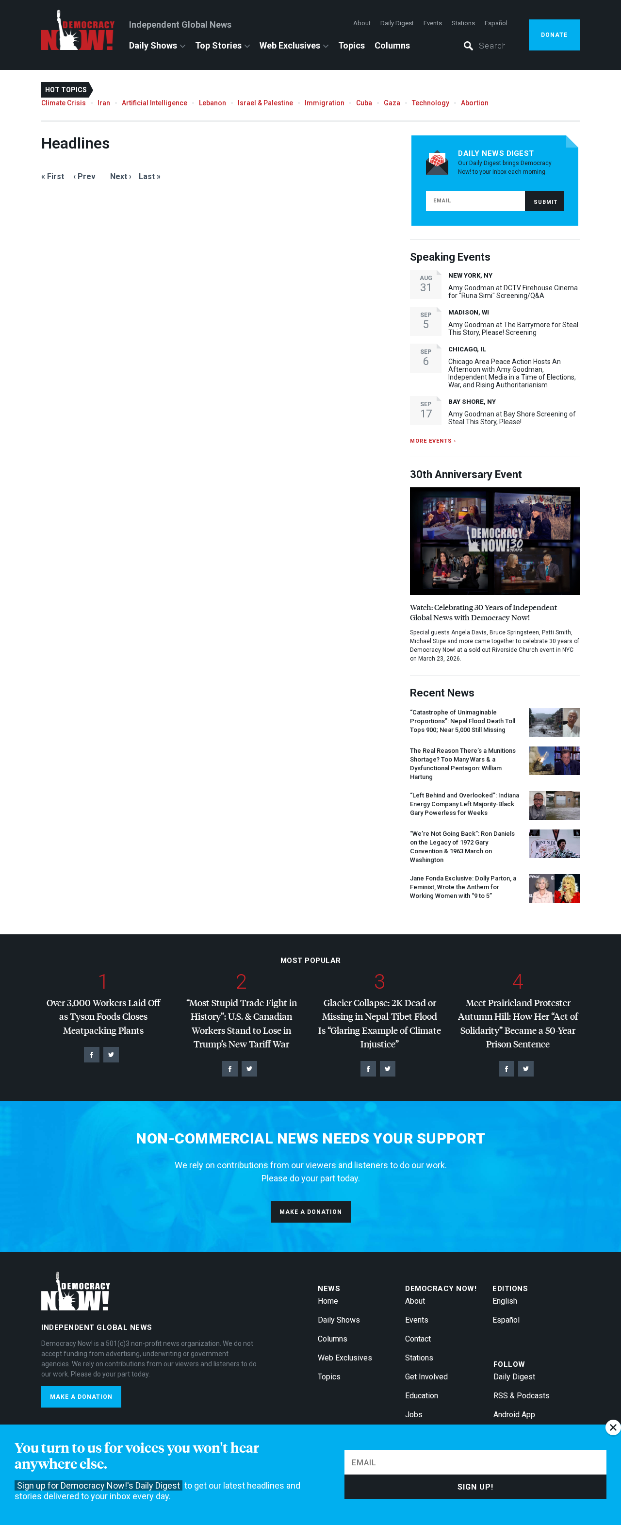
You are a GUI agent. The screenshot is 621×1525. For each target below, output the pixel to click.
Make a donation (310, 1212)
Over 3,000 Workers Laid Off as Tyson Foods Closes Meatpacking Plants (103, 1016)
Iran (104, 103)
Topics (351, 45)
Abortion (475, 103)
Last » (150, 176)
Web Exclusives (290, 45)
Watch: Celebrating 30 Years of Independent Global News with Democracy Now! (483, 612)
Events (433, 23)
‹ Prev (84, 176)
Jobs (414, 1414)
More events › (433, 441)
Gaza (392, 103)
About (362, 23)
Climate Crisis (63, 103)
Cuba (364, 103)
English (504, 1301)
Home (328, 1301)
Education (421, 1395)
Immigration (324, 103)
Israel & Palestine (265, 103)
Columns (392, 45)
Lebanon (212, 103)
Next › (120, 176)
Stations (463, 23)
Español (496, 23)
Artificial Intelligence (154, 103)
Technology (430, 103)
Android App (514, 1414)
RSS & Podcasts (521, 1395)
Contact (418, 1338)
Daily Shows (153, 45)
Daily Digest (397, 23)
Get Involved (426, 1376)
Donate (554, 35)
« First (52, 176)
